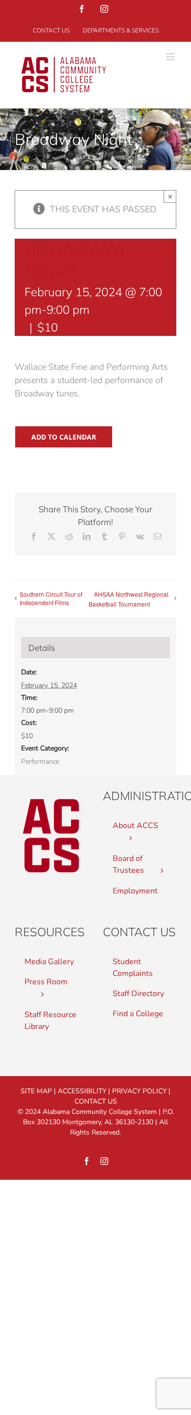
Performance (40, 761)
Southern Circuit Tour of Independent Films (51, 598)
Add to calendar (63, 437)
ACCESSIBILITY (82, 1091)
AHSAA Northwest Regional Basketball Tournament (128, 599)
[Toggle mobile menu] (171, 57)
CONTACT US (95, 1101)
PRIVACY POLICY (139, 1091)
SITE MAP (36, 1091)
